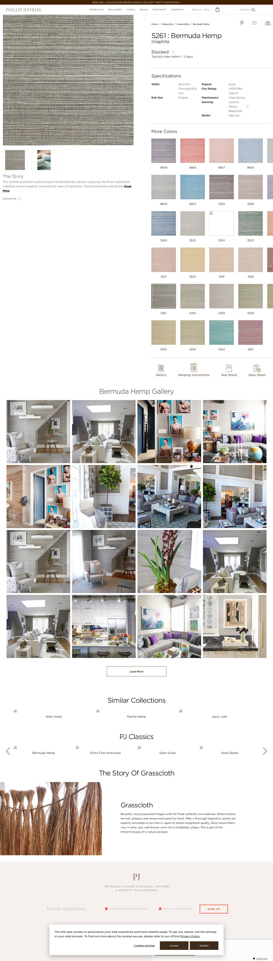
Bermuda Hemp (201, 24)
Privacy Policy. (190, 936)
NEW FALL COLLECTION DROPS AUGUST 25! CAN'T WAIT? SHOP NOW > (136, 2)
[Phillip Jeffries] (23, 10)
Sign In (196, 9)
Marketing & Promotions (128, 909)
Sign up (214, 909)
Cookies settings (144, 945)
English (261, 959)
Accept (174, 945)
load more (137, 671)
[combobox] (260, 959)
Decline (204, 945)
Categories (167, 24)
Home (154, 24)
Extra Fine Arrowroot (105, 753)
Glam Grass (54, 716)
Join (206, 9)
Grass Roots (229, 753)
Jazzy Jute (219, 716)
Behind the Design (177, 909)
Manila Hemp (136, 716)
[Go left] (8, 751)
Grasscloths (183, 24)
